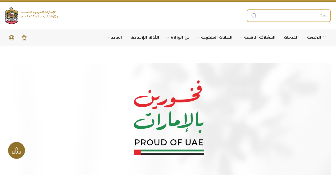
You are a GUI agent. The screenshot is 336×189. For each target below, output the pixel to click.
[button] (24, 37)
